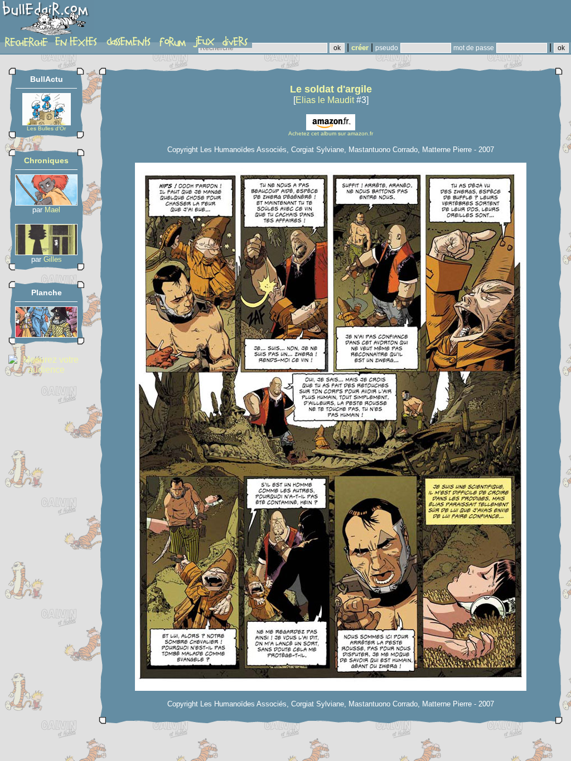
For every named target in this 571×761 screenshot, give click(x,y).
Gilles (52, 259)
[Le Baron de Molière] (46, 334)
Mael (52, 210)
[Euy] (46, 202)
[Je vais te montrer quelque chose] (46, 252)
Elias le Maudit (325, 100)
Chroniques (46, 160)
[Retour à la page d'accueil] (47, 20)
